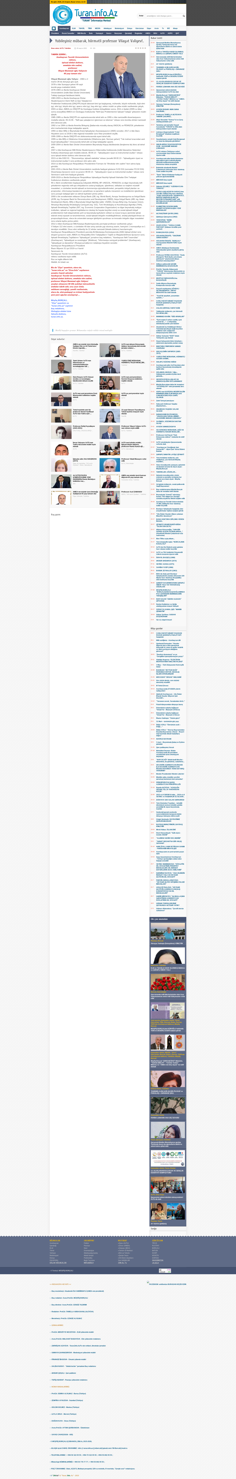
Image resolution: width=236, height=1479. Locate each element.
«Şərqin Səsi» (123, 1255)
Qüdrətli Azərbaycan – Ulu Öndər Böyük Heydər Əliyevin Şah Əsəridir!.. (169, 696)
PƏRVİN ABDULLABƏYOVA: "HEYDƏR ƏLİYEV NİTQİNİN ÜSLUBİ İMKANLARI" (170, 882)
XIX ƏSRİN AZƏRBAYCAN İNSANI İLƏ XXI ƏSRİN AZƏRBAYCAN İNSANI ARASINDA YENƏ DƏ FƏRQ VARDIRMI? (170, 768)
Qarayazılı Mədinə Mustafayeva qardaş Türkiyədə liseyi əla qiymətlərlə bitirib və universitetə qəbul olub (169, 45)
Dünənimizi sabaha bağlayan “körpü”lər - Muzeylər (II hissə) (168, 709)
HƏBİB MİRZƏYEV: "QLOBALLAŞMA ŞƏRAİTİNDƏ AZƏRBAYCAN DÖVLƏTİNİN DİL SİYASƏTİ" (170, 898)
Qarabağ (128, 33)
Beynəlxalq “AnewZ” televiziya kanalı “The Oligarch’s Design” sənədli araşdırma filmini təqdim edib (170, 496)
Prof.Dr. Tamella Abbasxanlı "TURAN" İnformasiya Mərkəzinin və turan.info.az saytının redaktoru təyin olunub (170, 272)
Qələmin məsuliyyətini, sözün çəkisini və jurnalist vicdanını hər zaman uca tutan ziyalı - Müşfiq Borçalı (169, 478)
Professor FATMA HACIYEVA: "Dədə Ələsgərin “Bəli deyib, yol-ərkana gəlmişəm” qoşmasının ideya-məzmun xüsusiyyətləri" (170, 258)
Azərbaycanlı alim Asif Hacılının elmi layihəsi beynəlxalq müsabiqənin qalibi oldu (170, 367)
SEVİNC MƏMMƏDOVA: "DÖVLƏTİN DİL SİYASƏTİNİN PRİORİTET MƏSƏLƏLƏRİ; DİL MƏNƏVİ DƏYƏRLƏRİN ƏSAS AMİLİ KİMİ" (170, 867)
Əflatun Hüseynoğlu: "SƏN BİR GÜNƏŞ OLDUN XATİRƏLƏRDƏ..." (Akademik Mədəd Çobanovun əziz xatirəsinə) (169, 532)
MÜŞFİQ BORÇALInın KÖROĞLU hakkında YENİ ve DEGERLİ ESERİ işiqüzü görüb (169, 76)
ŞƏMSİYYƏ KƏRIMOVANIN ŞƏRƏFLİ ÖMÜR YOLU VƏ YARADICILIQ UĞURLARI (170, 585)
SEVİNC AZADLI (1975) (165, 564)
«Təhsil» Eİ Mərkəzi (125, 1251)
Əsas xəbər (55, 48)
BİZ (168, 28)
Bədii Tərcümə (89, 1260)
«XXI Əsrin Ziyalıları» (126, 1258)
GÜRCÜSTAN (157, 1240)
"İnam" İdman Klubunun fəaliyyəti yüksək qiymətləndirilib (169, 176)
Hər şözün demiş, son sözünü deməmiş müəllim (167, 681)
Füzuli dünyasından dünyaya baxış (169, 704)
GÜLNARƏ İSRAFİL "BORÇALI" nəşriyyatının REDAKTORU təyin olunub (169, 243)
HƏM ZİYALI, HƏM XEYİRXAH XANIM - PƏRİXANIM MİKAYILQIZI (170, 847)
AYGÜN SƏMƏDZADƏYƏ (166, 427)
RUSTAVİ (155, 1246)
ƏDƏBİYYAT (89, 1240)
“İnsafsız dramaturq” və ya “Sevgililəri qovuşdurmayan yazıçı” (170, 655)
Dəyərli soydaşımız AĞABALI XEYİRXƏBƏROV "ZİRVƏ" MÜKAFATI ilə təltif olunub (167, 290)
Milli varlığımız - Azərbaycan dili (168, 640)
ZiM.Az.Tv (122, 1263)
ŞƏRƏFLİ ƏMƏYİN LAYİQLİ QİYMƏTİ (170, 454)
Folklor (86, 1243)
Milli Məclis (81, 33)
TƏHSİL (82, 28)
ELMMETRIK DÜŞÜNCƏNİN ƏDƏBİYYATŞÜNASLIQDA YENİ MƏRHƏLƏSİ (168, 208)
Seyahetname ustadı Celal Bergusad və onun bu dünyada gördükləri (170, 140)
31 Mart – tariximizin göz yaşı (167, 721)
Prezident (55, 33)
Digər (149, 28)
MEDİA (97, 28)
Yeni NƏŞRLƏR (124, 1260)
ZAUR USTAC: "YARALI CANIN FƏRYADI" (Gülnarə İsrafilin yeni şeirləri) (168, 227)
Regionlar (138, 33)
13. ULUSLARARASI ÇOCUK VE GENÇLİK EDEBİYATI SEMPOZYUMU (170, 82)
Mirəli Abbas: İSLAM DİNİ (166, 830)
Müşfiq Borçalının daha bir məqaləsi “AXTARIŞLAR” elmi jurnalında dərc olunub (170, 386)
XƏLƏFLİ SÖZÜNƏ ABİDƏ (166, 362)
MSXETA (155, 1255)
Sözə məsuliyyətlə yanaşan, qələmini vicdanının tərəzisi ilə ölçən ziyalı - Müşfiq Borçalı (170, 467)
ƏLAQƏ (155, 1263)
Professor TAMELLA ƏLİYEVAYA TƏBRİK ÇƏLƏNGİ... (169, 115)
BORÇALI (155, 1248)
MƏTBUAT (122, 1240)
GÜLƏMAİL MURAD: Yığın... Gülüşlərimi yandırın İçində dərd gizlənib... (168, 374)
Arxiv (156, 28)
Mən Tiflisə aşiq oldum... (165, 539)
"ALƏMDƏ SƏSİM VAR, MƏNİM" (168, 838)
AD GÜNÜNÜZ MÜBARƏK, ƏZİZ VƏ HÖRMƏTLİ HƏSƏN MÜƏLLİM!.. (170, 431)
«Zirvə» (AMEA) (124, 1246)
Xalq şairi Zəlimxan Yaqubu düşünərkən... (166, 405)
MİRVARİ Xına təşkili (164, 180)
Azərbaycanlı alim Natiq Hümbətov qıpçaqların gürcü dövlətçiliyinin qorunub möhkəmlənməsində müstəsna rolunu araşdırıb (169, 161)
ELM (74, 28)
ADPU (170, 33)
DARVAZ (155, 1258)
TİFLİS (154, 1243)
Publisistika (88, 1258)
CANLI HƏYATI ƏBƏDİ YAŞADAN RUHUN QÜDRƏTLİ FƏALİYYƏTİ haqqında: (169, 303)
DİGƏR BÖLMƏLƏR (58, 1263)
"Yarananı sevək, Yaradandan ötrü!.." (170, 701)
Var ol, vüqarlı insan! (164, 620)
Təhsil (52, 1251)
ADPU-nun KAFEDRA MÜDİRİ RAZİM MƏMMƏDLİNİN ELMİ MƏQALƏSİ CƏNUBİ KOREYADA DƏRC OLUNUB (170, 394)
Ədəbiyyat (108, 28)
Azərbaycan (64, 28)
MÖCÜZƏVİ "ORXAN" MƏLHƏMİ (168, 677)
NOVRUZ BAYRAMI (163, 739)
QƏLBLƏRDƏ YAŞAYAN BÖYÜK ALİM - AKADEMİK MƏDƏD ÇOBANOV (168, 146)
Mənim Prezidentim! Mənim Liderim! (170, 774)
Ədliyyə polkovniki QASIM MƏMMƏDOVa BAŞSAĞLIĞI (167, 265)
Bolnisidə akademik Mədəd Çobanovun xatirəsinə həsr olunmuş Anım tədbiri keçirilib (170, 169)
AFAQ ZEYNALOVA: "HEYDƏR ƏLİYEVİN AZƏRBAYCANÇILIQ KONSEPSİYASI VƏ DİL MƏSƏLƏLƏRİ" (168, 890)
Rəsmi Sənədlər (68, 33)
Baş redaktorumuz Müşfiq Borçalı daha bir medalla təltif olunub (169, 490)
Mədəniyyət (119, 28)
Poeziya (87, 1246)
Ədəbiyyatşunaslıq (91, 1253)
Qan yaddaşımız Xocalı (165, 747)
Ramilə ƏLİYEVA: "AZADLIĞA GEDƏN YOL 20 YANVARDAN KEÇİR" (167, 789)
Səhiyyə (53, 1253)
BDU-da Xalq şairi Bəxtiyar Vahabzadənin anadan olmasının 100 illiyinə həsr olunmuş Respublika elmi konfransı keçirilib (170, 577)
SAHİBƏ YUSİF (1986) (164, 567)
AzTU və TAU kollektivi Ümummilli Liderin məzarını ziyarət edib (169, 553)
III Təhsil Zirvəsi (162, 686)
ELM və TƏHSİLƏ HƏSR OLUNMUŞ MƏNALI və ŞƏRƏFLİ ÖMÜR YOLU (169, 53)
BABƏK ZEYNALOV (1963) (166, 571)
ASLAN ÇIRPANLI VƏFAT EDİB (168, 308)
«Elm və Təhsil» (124, 1253)
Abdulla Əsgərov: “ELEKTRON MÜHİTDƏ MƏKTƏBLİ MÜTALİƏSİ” (169, 661)
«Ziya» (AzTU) (123, 1243)
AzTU (162, 33)
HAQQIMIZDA (157, 1260)
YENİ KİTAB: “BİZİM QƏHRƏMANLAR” (164, 221)
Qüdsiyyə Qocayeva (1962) (166, 217)
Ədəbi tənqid (88, 1255)
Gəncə (108, 33)
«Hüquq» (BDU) (124, 1248)
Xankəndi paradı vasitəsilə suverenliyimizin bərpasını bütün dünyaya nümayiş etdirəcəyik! (168, 814)
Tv (163, 28)
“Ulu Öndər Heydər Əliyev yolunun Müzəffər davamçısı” (169, 515)
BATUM (155, 1251)
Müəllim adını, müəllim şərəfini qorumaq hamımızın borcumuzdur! (169, 778)
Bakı (91, 33)
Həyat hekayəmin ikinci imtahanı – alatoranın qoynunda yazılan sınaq (169, 342)
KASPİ (154, 1253)
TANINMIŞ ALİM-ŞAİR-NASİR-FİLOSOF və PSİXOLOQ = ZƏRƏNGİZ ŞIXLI (170, 69)
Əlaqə (175, 28)
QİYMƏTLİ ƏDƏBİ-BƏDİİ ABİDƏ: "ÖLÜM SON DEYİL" (168, 525)
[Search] (184, 16)
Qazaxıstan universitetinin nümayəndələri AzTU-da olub (167, 91)
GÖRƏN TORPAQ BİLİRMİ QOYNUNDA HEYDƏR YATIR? (167, 904)
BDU (156, 33)
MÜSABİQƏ (89, 1263)
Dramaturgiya (89, 1251)
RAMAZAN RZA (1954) (165, 232)
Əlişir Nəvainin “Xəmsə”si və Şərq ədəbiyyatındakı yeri (169, 121)
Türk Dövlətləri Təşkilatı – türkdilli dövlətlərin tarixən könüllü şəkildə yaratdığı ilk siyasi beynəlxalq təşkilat (169, 806)
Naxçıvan (118, 33)
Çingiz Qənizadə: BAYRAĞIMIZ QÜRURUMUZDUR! (168, 820)
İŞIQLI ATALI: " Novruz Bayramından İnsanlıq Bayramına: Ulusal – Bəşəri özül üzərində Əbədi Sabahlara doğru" (170, 733)
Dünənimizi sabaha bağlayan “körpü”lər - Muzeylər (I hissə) (167, 714)
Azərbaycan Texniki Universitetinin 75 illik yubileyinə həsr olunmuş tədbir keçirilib (169, 504)
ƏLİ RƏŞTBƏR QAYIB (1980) (167, 213)
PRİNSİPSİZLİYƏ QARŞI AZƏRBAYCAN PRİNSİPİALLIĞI (168, 783)
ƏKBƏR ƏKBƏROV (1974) (166, 561)
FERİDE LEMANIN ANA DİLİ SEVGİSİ (170, 87)
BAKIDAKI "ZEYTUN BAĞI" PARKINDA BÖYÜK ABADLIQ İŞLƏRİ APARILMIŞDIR (167, 672)
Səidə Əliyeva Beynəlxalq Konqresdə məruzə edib (166, 284)
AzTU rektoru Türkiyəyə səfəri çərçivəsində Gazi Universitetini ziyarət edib (168, 153)
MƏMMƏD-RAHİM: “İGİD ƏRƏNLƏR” (170, 316)
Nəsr (85, 1248)
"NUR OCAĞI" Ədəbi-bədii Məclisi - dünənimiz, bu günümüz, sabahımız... (170, 761)
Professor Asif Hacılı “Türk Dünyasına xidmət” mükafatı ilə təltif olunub (170, 437)
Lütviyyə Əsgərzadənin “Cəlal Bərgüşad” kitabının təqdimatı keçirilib (167, 134)
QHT (177, 33)
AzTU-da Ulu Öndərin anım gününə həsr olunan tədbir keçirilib (169, 548)
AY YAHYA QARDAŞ (164, 64)
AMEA (148, 33)
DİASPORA (54, 1260)
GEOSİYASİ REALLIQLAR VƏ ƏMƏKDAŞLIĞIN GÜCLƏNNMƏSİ (169, 380)
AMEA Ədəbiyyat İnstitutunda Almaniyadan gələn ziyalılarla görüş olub (170, 250)
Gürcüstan (139, 28)
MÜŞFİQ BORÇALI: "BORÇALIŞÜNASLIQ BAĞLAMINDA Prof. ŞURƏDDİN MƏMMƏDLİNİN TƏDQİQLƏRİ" (170, 593)
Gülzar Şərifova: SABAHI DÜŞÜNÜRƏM (166, 616)
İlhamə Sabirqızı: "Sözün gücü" (168, 718)
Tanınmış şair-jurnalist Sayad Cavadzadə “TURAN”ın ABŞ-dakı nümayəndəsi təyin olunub (169, 127)
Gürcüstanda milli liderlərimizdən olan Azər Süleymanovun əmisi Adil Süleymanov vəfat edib (170, 59)
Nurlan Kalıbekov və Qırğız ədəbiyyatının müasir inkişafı (167, 605)
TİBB (90, 28)
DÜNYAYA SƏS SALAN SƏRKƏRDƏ (170, 800)
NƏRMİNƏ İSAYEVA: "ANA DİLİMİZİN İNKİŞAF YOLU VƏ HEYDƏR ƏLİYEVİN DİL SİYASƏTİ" (170, 875)
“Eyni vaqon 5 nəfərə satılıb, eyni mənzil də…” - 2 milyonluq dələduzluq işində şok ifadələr (169, 322)
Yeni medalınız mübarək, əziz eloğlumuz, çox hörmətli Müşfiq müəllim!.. (168, 460)
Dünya (129, 28)
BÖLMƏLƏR (55, 1240)
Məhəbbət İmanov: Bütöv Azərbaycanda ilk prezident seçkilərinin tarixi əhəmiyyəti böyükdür (167, 753)
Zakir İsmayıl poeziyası (165, 401)
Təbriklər (67, 48)
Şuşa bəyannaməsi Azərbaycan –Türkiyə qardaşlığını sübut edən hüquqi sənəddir (169, 859)
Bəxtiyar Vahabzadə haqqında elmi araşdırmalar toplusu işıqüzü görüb (169, 510)
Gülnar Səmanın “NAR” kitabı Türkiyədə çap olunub (167, 337)
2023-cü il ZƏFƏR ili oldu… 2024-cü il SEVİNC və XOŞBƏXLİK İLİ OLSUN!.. (170, 796)
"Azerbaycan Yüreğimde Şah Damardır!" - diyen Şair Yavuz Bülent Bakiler (170, 449)
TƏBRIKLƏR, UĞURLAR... (166, 472)
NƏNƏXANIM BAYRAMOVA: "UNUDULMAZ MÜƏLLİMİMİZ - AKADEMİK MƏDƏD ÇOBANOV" (169, 416)
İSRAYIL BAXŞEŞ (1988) (165, 557)
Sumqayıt (100, 33)
